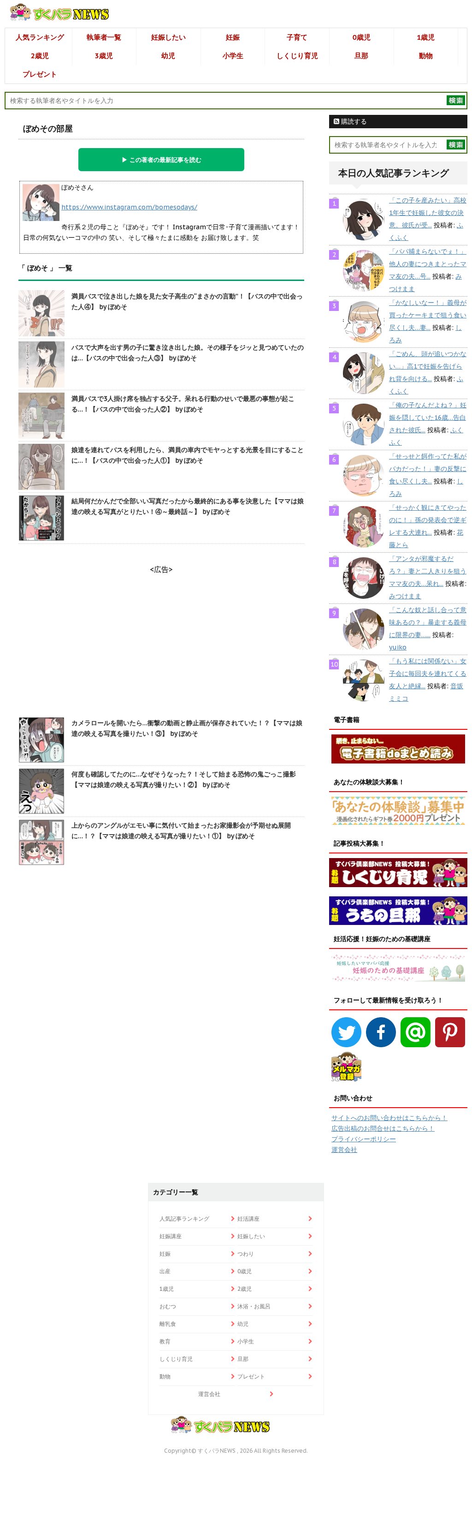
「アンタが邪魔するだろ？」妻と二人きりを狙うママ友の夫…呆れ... (427, 571)
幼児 (168, 55)
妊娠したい (168, 37)
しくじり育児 (297, 55)
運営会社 (344, 1149)
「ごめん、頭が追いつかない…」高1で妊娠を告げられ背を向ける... (427, 366)
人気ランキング (40, 37)
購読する (353, 121)
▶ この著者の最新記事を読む (161, 159)
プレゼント (40, 74)
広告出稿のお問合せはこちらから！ (383, 1128)
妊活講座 (248, 1218)
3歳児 (104, 55)
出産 (165, 1271)
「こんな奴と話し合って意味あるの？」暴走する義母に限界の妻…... (427, 622)
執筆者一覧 (104, 37)
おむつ (167, 1306)
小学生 (233, 55)
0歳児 (362, 37)
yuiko (398, 647)
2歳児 (40, 55)
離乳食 (167, 1323)
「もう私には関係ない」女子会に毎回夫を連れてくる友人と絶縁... (427, 673)
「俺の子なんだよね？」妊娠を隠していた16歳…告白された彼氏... (427, 417)
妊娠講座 (170, 1236)
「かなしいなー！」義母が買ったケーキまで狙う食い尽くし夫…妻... (427, 315)
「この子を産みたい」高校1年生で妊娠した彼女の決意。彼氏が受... (427, 212)
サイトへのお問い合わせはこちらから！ (389, 1118)
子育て (297, 37)
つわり (245, 1253)
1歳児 (426, 37)
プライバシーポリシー (363, 1139)
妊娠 (233, 37)
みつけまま (405, 596)
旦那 (361, 55)
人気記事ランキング (184, 1218)
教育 (165, 1341)
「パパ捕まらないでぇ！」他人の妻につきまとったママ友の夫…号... (427, 263)
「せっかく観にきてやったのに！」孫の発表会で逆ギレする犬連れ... (427, 520)
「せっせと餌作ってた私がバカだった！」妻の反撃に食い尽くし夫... (427, 468)
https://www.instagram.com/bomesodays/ (129, 207)
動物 (426, 55)
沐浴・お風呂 (254, 1306)
